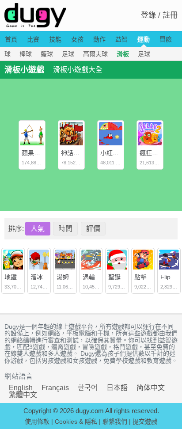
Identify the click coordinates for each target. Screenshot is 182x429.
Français (55, 387)
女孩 (77, 39)
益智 (121, 39)
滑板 (123, 53)
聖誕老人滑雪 (126, 277)
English (21, 387)
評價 (93, 228)
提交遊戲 (145, 421)
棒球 (25, 53)
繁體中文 (23, 395)
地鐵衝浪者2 (21, 277)
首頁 (11, 39)
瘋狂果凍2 (154, 152)
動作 (99, 39)
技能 (55, 39)
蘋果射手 (34, 152)
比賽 (33, 39)
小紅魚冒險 (115, 152)
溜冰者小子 (45, 277)
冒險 (165, 39)
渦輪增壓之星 (101, 277)
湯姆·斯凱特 (73, 277)
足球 (68, 53)
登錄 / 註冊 (159, 15)
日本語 (117, 387)
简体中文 (150, 387)
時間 (65, 228)
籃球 (47, 53)
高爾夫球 (95, 53)
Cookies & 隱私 (76, 421)
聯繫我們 (114, 421)
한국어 (88, 387)
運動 (143, 39)
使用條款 (37, 421)
